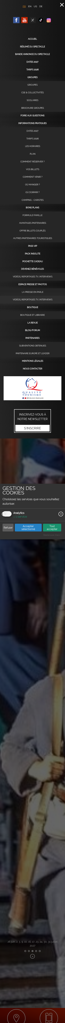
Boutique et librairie (32, 315)
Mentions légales (32, 361)
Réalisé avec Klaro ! (52, 535)
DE (40, 6)
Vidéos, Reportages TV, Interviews (32, 276)
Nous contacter (32, 368)
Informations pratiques (32, 123)
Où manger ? (32, 184)
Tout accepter (52, 528)
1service (20, 516)
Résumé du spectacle (32, 46)
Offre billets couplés (33, 230)
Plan (32, 154)
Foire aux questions (32, 115)
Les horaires (32, 146)
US (35, 6)
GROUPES (32, 85)
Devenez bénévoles (32, 269)
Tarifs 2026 (32, 69)
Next (60, 514)
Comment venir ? (32, 177)
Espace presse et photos (32, 284)
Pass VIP (32, 246)
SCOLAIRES (32, 100)
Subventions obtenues (32, 345)
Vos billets (32, 169)
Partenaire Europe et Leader (32, 353)
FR (24, 6)
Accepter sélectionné (28, 528)
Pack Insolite (32, 253)
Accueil (32, 39)
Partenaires (32, 338)
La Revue (32, 323)
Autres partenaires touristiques (32, 238)
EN (29, 6)
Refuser (8, 527)
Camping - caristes (33, 200)
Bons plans (32, 207)
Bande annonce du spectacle (32, 54)
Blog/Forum (32, 330)
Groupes (32, 77)
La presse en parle (32, 292)
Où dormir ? (32, 192)
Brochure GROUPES (32, 108)
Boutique (32, 307)
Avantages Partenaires (32, 223)
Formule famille (32, 215)
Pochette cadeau (32, 261)
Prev (4, 514)
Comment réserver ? (32, 161)
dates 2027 (32, 62)
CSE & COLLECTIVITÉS (32, 92)
